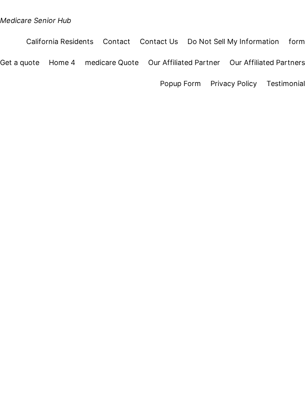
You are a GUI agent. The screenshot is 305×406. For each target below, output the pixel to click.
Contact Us (159, 41)
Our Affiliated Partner (184, 62)
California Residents (59, 41)
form (297, 41)
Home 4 (62, 62)
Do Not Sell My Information (233, 41)
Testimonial (285, 83)
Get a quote (19, 62)
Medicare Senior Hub (35, 20)
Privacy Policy (233, 83)
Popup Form (180, 83)
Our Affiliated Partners (267, 62)
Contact (116, 41)
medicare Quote (112, 62)
